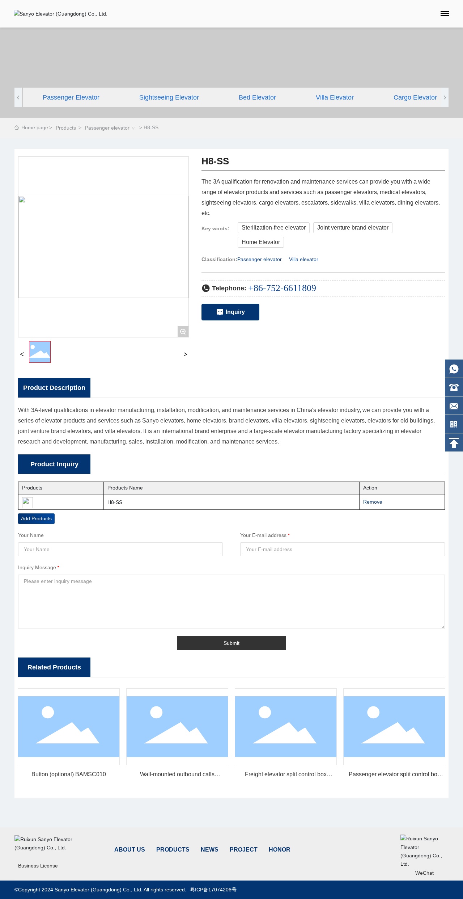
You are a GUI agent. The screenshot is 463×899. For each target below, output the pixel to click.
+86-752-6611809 (282, 288)
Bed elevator (257, 97)
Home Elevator (261, 242)
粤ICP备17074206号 (213, 889)
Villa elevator (335, 97)
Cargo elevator (415, 97)
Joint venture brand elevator (352, 227)
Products (66, 128)
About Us (129, 850)
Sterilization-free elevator (274, 227)
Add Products (36, 518)
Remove (370, 502)
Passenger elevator (71, 97)
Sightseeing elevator (169, 97)
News (209, 850)
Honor (279, 850)
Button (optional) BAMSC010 (68, 774)
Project (244, 850)
